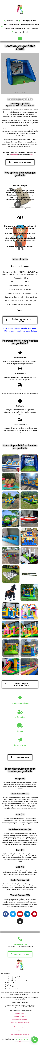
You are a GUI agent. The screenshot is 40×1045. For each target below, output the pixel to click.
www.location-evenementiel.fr (20, 1022)
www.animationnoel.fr (20, 1016)
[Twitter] (13, 914)
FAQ (31, 155)
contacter (14, 155)
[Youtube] (20, 914)
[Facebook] (6, 914)
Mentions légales (20, 1027)
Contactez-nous (20, 944)
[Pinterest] (34, 914)
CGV (20, 1031)
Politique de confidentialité (20, 1034)
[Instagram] (20, 921)
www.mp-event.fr (20, 1013)
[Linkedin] (27, 914)
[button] (20, 38)
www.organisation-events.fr (20, 1019)
